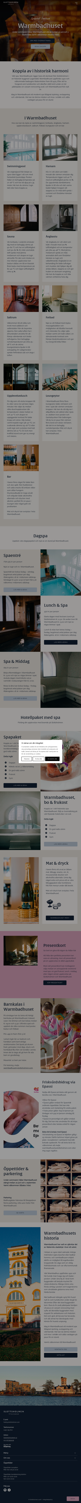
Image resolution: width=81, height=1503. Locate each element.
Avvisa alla (38, 759)
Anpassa (26, 759)
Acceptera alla (52, 759)
